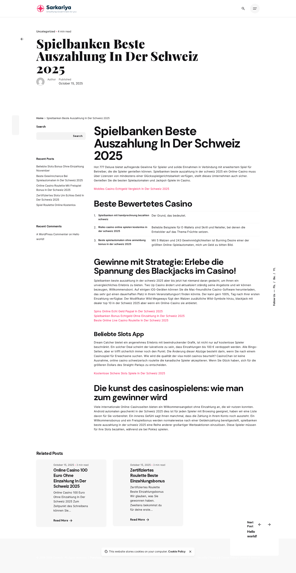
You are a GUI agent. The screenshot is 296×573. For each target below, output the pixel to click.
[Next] (269, 524)
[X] (15, 125)
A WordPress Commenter (52, 234)
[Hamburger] (255, 8)
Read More (60, 520)
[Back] (22, 39)
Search (41, 126)
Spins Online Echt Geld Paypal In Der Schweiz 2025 (128, 311)
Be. (274, 277)
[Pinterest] (15, 131)
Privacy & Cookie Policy (223, 557)
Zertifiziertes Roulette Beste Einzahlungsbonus (147, 475)
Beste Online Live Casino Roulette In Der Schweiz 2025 (131, 320)
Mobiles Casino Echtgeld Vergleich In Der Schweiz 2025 (131, 188)
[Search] (243, 8)
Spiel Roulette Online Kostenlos (56, 205)
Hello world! (252, 533)
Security (202, 557)
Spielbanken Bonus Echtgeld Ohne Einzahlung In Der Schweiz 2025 (139, 316)
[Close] (190, 551)
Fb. (274, 285)
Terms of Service (250, 557)
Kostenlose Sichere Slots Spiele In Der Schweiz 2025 (129, 373)
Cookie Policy (177, 551)
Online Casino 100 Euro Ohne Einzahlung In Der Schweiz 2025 (70, 478)
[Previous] (259, 524)
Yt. (274, 269)
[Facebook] (15, 119)
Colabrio (58, 557)
